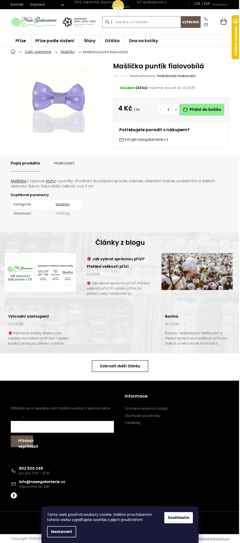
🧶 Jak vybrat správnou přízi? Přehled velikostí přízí (116, 262)
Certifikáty (133, 423)
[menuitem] (20, 41)
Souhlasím (178, 517)
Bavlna (171, 316)
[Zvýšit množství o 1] (176, 109)
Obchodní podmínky (142, 416)
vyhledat (190, 22)
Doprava (37, 4)
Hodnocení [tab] (64, 163)
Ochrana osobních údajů (146, 408)
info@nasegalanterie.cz (42, 481)
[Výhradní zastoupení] (40, 272)
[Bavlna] (197, 271)
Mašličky (63, 204)
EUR (207, 3)
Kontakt (17, 4)
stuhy (51, 181)
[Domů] (13, 51)
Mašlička (18, 181)
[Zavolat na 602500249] (207, 19)
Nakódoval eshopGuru (210, 538)
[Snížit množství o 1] (160, 109)
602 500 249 (31, 468)
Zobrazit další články (120, 366)
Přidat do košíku (205, 109)
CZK (197, 3)
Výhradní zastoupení (28, 316)
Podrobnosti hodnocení (176, 76)
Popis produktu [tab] (25, 163)
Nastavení (61, 531)
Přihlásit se (25, 442)
